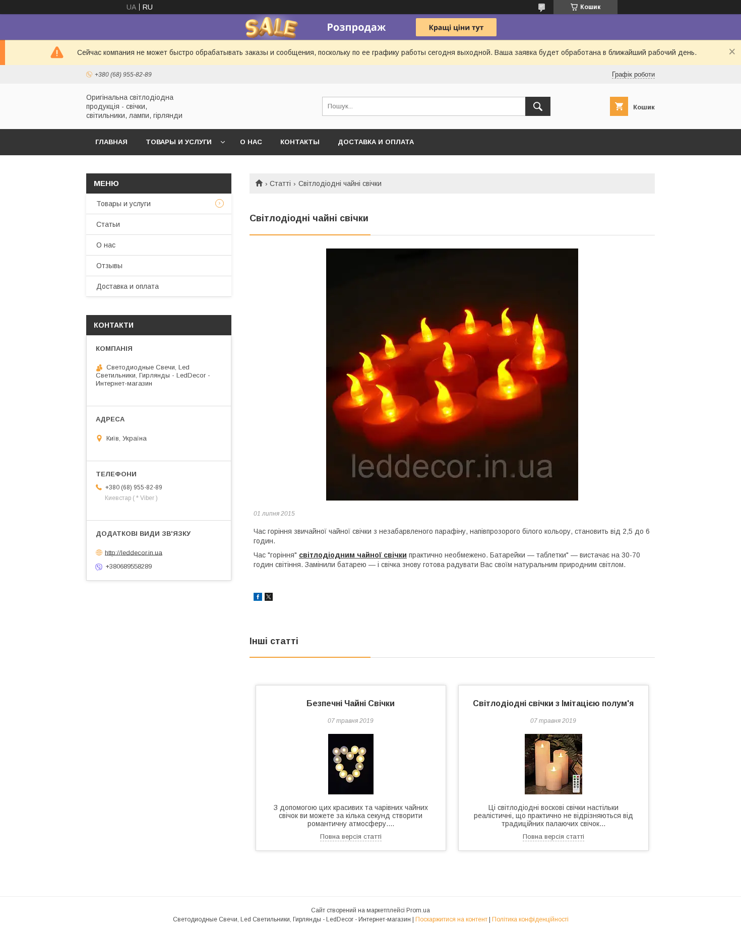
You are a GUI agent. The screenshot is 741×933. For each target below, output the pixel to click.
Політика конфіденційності (530, 919)
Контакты (300, 142)
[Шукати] (537, 106)
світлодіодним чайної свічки (353, 555)
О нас (251, 142)
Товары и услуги (179, 142)
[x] (269, 598)
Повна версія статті (351, 836)
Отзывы (109, 266)
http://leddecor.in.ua (133, 552)
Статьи (108, 224)
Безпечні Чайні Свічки (350, 703)
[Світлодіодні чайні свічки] (452, 374)
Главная (111, 142)
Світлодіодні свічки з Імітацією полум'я (553, 703)
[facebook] (258, 598)
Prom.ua (418, 910)
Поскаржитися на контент (451, 919)
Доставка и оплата (376, 142)
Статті (280, 183)
